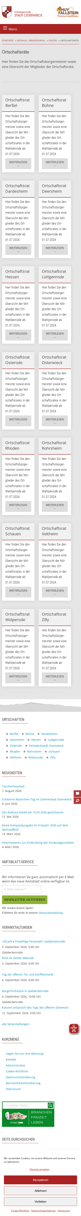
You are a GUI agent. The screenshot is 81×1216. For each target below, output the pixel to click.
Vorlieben (40, 1201)
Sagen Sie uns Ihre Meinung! (25, 1053)
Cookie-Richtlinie (20, 1210)
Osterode (15, 745)
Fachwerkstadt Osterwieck (46, 745)
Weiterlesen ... (18, 163)
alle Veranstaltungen (15, 1024)
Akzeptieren (40, 1180)
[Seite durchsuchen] (77, 799)
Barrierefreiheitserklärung (23, 1083)
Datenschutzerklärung (43, 1210)
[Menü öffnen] (5, 28)
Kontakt (11, 1059)
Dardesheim (48, 734)
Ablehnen (41, 1190)
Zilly (52, 757)
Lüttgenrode (55, 740)
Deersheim (16, 740)
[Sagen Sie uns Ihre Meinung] (77, 792)
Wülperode (35, 757)
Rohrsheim (33, 751)
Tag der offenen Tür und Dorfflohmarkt (27, 974)
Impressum (64, 1210)
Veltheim (15, 757)
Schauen (54, 751)
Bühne (29, 734)
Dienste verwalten (40, 1169)
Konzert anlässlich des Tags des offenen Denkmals (35, 1007)
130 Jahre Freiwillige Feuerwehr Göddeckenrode (33, 941)
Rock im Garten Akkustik (18, 958)
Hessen (35, 740)
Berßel (13, 734)
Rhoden (14, 751)
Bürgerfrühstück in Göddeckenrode (25, 991)
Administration (16, 1065)
